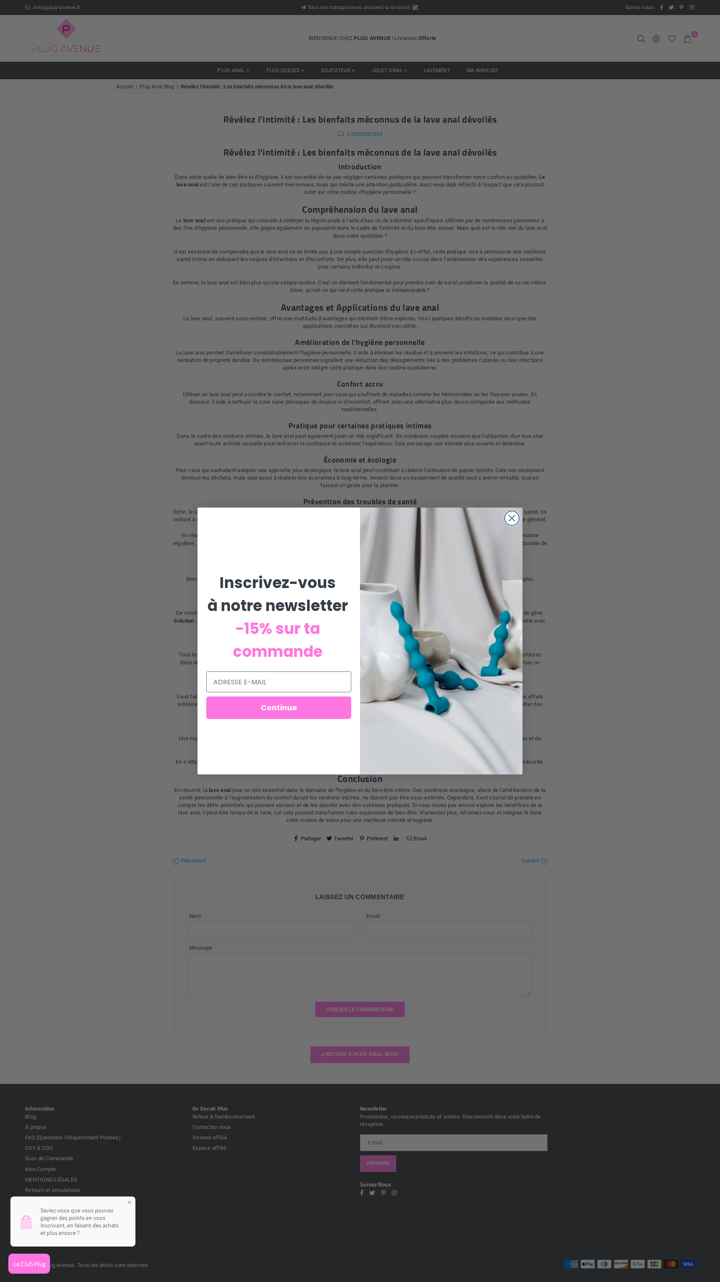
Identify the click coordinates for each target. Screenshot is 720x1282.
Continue (279, 707)
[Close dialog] (512, 518)
